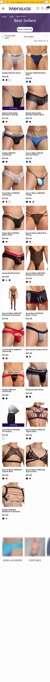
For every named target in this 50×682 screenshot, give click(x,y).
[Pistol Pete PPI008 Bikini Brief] (13, 218)
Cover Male (35, 560)
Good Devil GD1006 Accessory (11, 430)
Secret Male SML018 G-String (36, 234)
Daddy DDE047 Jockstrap (9, 154)
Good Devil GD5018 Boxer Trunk (34, 314)
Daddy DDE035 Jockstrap (9, 390)
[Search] (42, 8)
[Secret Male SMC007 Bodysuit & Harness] (13, 298)
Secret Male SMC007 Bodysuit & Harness (12, 314)
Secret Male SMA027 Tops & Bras (35, 430)
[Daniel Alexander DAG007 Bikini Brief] (37, 98)
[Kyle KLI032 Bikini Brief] (37, 334)
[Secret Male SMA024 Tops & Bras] (37, 454)
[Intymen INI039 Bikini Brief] (37, 57)
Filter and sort (10, 37)
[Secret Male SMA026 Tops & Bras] (13, 454)
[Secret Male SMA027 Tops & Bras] (37, 414)
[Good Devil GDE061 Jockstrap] (13, 178)
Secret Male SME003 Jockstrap (12, 350)
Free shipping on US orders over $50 (27, 2)
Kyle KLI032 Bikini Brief (36, 350)
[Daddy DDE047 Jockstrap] (13, 138)
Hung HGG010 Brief (11, 273)
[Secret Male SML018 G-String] (37, 218)
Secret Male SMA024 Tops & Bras (35, 470)
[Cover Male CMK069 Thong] (37, 178)
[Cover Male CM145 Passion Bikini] (37, 138)
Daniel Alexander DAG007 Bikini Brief (35, 114)
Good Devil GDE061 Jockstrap (11, 194)
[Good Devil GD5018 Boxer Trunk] (37, 298)
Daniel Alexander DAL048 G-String (10, 114)
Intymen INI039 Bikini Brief (36, 74)
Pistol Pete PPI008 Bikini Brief (10, 234)
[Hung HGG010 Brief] (13, 258)
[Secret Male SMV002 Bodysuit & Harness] (37, 258)
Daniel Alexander (12, 560)
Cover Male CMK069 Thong (35, 194)
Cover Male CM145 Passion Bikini (34, 154)
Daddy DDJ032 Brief (11, 73)
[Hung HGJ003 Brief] (37, 374)
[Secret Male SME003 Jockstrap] (13, 334)
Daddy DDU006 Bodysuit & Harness (11, 510)
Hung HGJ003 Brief (35, 390)
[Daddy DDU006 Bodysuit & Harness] (13, 494)
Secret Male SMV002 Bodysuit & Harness (35, 274)
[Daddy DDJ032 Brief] (13, 57)
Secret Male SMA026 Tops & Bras (12, 470)
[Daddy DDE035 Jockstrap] (13, 374)
